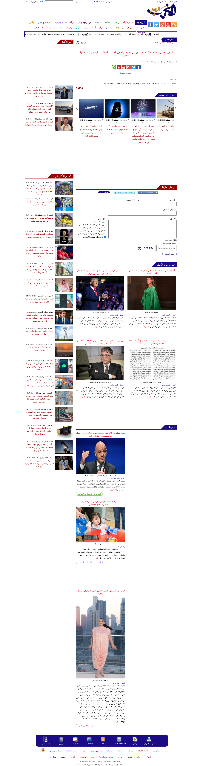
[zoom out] (85, 42)
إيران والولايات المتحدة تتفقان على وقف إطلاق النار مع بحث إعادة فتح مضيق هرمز (57, 34)
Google (27, 2)
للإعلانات (89, 744)
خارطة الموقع (149, 744)
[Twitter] (124, 194)
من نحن (135, 744)
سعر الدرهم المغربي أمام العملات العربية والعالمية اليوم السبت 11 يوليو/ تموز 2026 (39, 399)
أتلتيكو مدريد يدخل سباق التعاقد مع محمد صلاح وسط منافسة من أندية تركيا (39, 253)
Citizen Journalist (119, 744)
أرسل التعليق (169, 254)
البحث (76, 2)
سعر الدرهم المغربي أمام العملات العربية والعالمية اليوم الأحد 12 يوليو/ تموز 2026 (39, 464)
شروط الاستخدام (99, 222)
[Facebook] (147, 194)
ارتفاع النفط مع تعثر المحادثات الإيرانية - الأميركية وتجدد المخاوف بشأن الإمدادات (39, 431)
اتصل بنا (76, 744)
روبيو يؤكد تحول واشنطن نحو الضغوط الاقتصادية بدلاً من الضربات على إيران (39, 93)
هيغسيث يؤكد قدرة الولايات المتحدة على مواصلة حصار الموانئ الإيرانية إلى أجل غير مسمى (39, 318)
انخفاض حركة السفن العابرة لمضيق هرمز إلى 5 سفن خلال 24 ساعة (127, 34)
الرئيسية (171, 42)
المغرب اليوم (36, 2)
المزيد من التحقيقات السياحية (89, 494)
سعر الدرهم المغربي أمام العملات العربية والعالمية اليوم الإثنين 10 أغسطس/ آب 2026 (39, 269)
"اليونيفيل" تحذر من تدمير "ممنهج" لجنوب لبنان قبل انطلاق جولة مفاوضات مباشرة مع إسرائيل (39, 109)
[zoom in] (77, 42)
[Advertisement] (85, 12)
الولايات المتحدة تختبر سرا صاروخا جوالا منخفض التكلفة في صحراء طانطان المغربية (39, 415)
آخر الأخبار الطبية (84, 726)
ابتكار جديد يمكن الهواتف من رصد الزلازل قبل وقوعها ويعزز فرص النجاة (39, 367)
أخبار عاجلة (160, 42)
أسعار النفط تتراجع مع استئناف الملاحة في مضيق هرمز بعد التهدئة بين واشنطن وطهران (39, 447)
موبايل (61, 744)
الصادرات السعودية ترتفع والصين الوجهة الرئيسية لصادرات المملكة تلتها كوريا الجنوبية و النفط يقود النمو (39, 383)
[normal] (81, 42)
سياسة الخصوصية (45, 744)
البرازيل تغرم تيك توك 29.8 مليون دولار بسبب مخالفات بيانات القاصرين (117, 129)
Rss (103, 744)
